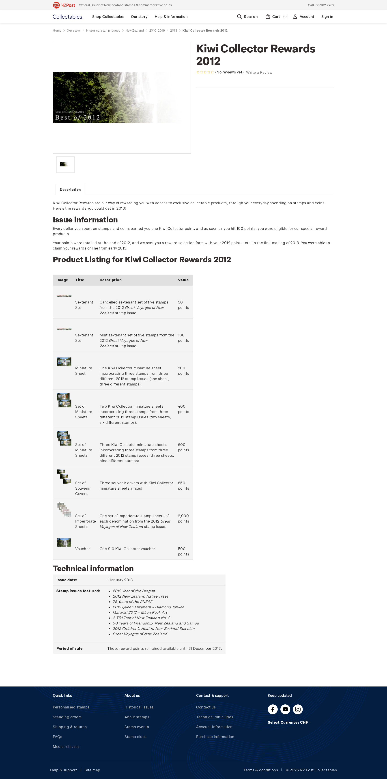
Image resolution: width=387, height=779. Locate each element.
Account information (214, 727)
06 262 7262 (325, 5)
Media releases (66, 746)
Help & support (63, 770)
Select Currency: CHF (288, 722)
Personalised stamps (71, 707)
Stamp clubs (136, 736)
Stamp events (137, 727)
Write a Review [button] (259, 72)
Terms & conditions (260, 770)
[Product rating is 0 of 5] (205, 72)
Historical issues (139, 707)
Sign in (327, 16)
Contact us (206, 707)
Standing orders (67, 717)
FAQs (57, 736)
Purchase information (215, 736)
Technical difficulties (214, 717)
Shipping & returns (70, 727)
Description (70, 189)
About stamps (137, 717)
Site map (92, 770)
